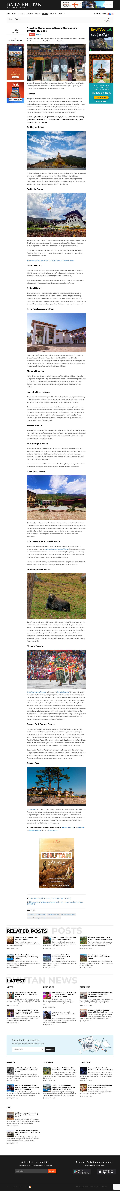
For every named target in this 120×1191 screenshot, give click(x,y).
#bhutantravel (41, 914)
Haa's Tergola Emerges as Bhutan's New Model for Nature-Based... (100, 957)
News (14, 14)
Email (32, 34)
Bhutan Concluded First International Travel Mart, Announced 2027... (61, 957)
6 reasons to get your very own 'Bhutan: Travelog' (50, 898)
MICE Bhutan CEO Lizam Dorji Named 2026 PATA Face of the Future (26, 994)
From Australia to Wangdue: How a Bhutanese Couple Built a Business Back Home (100, 994)
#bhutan (31, 914)
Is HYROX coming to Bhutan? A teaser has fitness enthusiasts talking (26, 1070)
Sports (37, 14)
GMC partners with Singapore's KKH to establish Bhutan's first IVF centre (27, 1132)
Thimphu (44, 918)
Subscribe (52, 1171)
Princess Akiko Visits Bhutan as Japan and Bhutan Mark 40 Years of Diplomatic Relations (27, 1012)
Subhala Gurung (15, 40)
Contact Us (23, 1187)
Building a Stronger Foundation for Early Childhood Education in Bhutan (27, 1115)
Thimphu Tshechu (63, 692)
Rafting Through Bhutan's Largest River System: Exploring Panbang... (26, 957)
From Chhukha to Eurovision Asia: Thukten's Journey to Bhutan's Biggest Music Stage (64, 994)
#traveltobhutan (53, 914)
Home (8, 14)
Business (30, 14)
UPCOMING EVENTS (100, 14)
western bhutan (54, 918)
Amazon (81, 827)
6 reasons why (53, 830)
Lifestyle (53, 14)
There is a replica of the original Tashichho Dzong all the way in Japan (50, 260)
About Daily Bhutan (12, 1187)
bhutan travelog (33, 918)
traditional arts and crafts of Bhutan (56, 549)
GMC (60, 14)
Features (21, 14)
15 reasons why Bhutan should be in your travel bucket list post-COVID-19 (55, 903)
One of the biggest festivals (36, 692)
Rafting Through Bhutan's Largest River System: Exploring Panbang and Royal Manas (63, 1087)
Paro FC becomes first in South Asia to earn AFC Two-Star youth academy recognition (27, 1087)
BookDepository (35, 830)
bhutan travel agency (68, 914)
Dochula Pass (31, 809)
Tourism (45, 14)
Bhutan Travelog (68, 827)
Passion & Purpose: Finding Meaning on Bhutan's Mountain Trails (63, 1014)
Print (39, 34)
